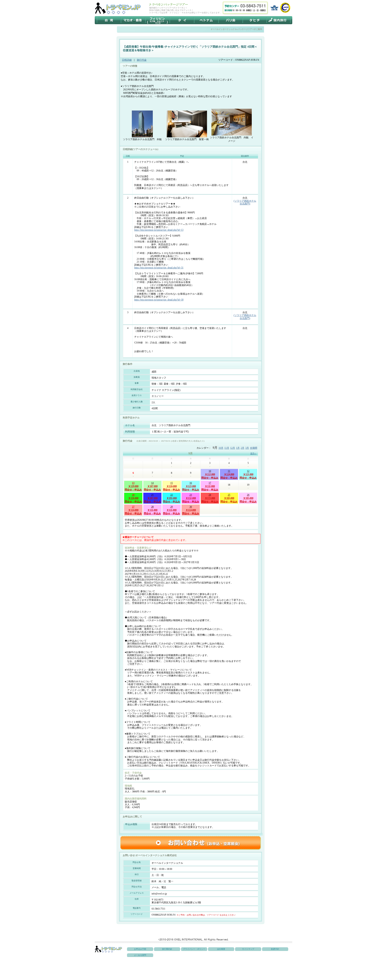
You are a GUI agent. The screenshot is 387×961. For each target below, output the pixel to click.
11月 (226, 448)
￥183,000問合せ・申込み (229, 498)
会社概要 (221, 949)
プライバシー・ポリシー (194, 949)
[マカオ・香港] (133, 20)
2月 (242, 448)
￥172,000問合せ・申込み (209, 498)
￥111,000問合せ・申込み (209, 486)
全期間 (253, 448)
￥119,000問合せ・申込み (133, 486)
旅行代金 (142, 59)
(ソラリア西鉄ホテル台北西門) (245, 202)
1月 (238, 448)
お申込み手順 (140, 949)
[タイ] (182, 20)
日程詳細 (127, 59)
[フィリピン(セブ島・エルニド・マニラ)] (157, 20)
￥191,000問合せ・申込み (171, 498)
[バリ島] (231, 20)
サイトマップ (248, 949)
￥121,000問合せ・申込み (248, 474)
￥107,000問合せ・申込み (152, 486)
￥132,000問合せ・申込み (190, 498)
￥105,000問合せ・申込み (248, 498)
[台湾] (109, 20)
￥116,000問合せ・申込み (171, 486)
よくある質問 (140, 955)
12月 (232, 448)
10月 (220, 448)
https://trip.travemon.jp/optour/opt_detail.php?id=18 (158, 299)
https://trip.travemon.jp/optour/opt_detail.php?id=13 (158, 230)
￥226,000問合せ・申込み (133, 498)
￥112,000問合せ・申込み (209, 474)
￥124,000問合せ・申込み (229, 474)
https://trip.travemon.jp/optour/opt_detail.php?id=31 (158, 267)
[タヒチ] (255, 20)
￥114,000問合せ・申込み (133, 510)
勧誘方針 (275, 949)
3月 (247, 448)
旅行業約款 (167, 949)
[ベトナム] (206, 20)
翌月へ (253, 453)
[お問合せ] (190, 843)
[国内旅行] (278, 20)
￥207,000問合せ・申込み (152, 498)
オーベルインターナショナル (224, 29)
